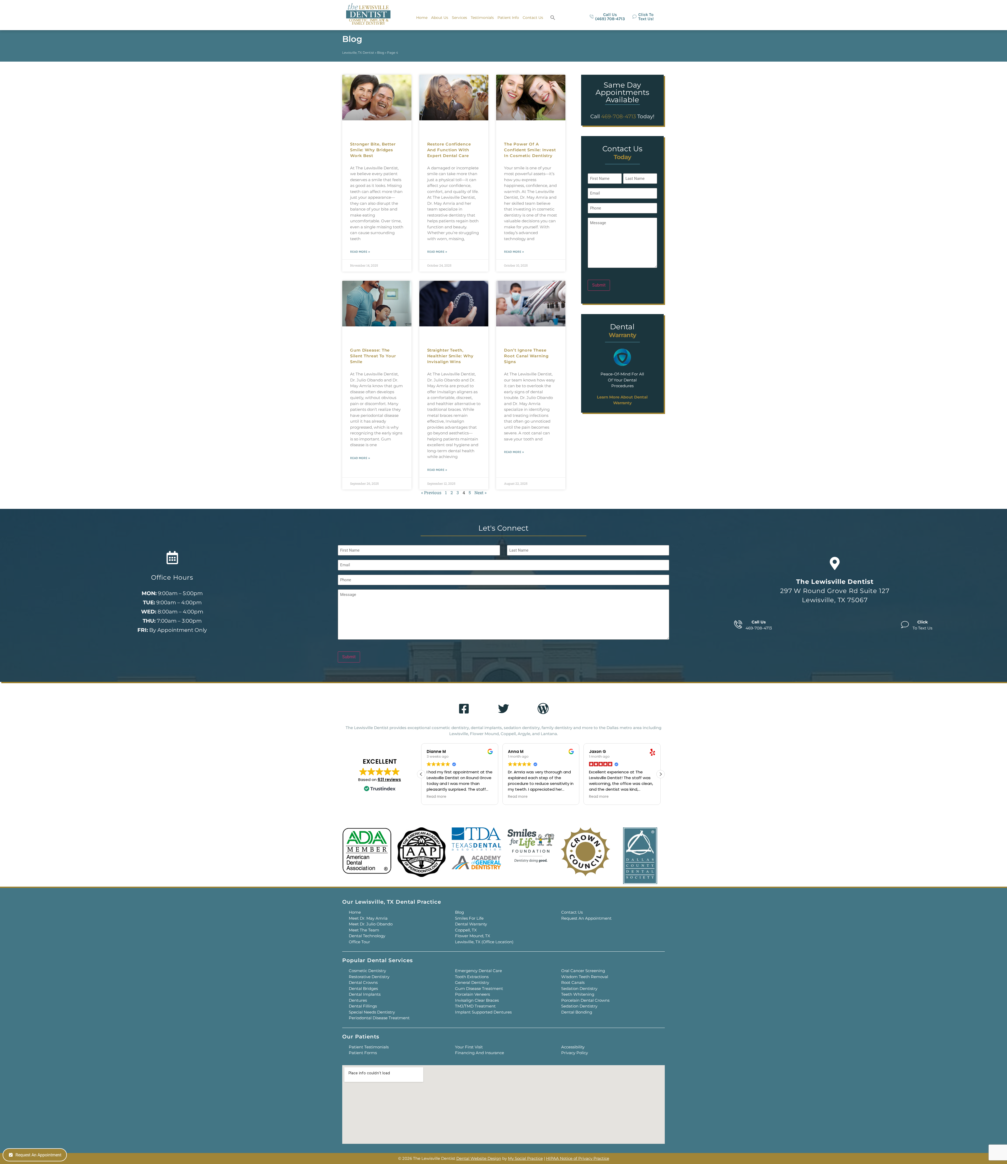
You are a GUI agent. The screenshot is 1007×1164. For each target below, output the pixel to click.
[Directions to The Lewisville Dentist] (834, 563)
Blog (380, 53)
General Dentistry (472, 982)
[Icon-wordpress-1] (543, 709)
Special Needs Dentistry (372, 1012)
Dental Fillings (363, 1006)
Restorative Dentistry (369, 976)
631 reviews (389, 779)
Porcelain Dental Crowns (585, 1000)
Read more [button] (436, 796)
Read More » (360, 252)
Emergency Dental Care (478, 970)
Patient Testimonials (369, 1046)
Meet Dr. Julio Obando (371, 924)
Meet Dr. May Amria (368, 918)
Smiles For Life (469, 918)
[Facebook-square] (464, 709)
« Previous (431, 492)
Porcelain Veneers (472, 994)
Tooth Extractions (472, 976)
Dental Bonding (576, 1012)
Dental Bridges (363, 988)
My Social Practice (525, 1158)
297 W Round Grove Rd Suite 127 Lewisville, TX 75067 (835, 591)
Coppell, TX (466, 930)
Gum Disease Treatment (479, 988)
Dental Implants (365, 994)
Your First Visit (469, 1046)
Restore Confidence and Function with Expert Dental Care (449, 150)
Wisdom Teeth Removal (584, 976)
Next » (480, 492)
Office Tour (359, 941)
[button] (553, 18)
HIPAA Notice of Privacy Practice (577, 1158)
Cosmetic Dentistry (367, 970)
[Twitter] (503, 709)
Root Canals (573, 982)
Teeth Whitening (577, 994)
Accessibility (573, 1046)
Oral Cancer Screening (583, 970)
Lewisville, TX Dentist (358, 53)
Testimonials (482, 17)
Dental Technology (367, 935)
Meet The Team (364, 930)
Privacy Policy (574, 1052)
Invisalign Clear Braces (477, 1000)
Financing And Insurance (479, 1052)
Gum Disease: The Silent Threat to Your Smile (373, 356)
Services (459, 17)
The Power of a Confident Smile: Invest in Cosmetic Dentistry (530, 150)
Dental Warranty (471, 924)
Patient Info (508, 17)
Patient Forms (363, 1052)
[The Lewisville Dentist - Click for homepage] (368, 14)
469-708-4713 (618, 116)
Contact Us (533, 17)
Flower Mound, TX (472, 935)
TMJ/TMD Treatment (475, 1006)
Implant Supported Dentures (483, 1012)
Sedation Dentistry (579, 988)
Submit (599, 285)
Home (421, 17)
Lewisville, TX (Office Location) (484, 941)
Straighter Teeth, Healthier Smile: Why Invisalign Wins (450, 356)
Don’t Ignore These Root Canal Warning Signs (526, 356)
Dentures (358, 1000)
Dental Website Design (478, 1158)
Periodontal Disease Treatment (379, 1017)
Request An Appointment (586, 918)
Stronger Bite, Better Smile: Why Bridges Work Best (373, 150)
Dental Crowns (363, 982)
